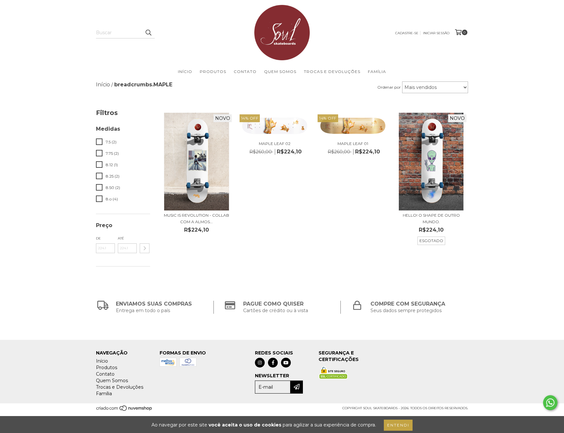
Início (185, 71)
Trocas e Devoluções (332, 71)
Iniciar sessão (436, 33)
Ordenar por (389, 87)
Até (121, 238)
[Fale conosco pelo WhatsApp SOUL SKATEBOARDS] (550, 402)
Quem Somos (280, 71)
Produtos (213, 71)
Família (377, 71)
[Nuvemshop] (124, 410)
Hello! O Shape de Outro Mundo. (431, 218)
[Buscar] (148, 32)
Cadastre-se (406, 33)
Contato (245, 71)
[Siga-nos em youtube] (286, 363)
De (98, 238)
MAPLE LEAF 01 (352, 143)
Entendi (398, 425)
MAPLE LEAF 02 (274, 143)
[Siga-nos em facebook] (273, 363)
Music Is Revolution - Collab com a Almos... (196, 218)
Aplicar (144, 248)
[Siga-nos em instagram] (260, 363)
